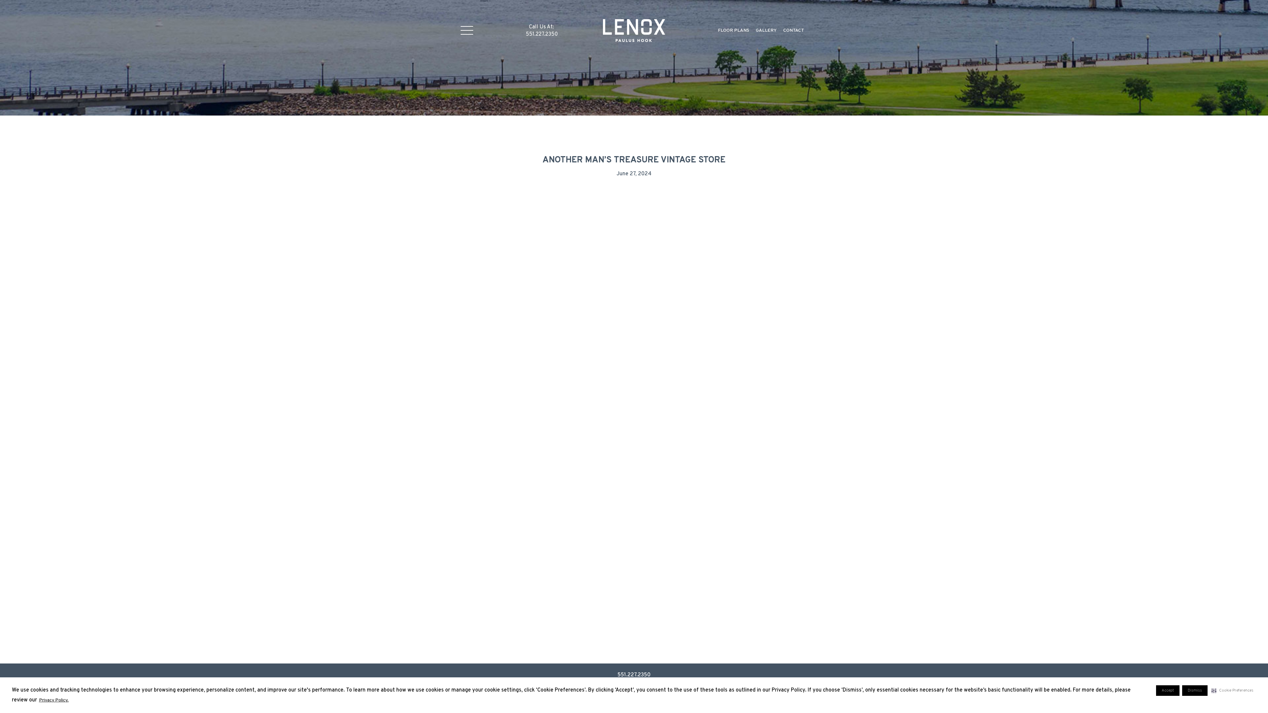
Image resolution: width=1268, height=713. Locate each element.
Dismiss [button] (1195, 690)
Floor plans (733, 30)
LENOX (634, 30)
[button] (1232, 690)
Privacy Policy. (54, 700)
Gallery (766, 30)
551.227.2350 (634, 675)
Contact (793, 30)
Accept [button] (1168, 690)
